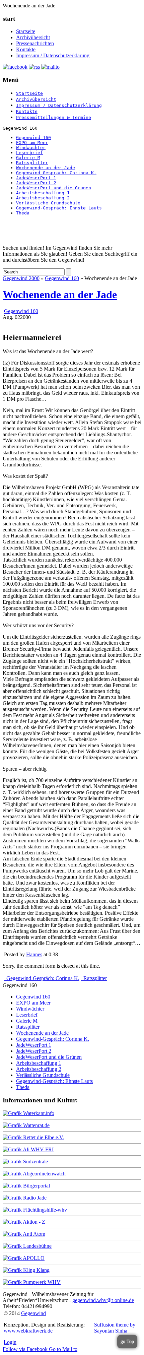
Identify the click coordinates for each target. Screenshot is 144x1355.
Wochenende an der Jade (45, 167)
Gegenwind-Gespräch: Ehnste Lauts (59, 207)
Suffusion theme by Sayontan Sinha (114, 1328)
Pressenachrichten (35, 43)
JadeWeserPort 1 (36, 177)
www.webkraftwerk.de (28, 1331)
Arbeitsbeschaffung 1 (43, 192)
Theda (22, 212)
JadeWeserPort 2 (36, 182)
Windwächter (31, 147)
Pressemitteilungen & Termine (53, 117)
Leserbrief (29, 152)
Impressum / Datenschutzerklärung (52, 55)
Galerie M (28, 157)
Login (10, 1342)
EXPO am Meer (32, 142)
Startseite (25, 31)
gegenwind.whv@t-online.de (103, 1300)
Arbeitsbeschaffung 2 (43, 197)
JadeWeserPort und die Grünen (53, 187)
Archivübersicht (33, 37)
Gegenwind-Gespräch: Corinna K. (56, 172)
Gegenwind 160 (33, 137)
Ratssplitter (32, 162)
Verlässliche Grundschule (48, 202)
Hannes (34, 954)
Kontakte (25, 49)
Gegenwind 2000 (21, 278)
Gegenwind (33, 1313)
